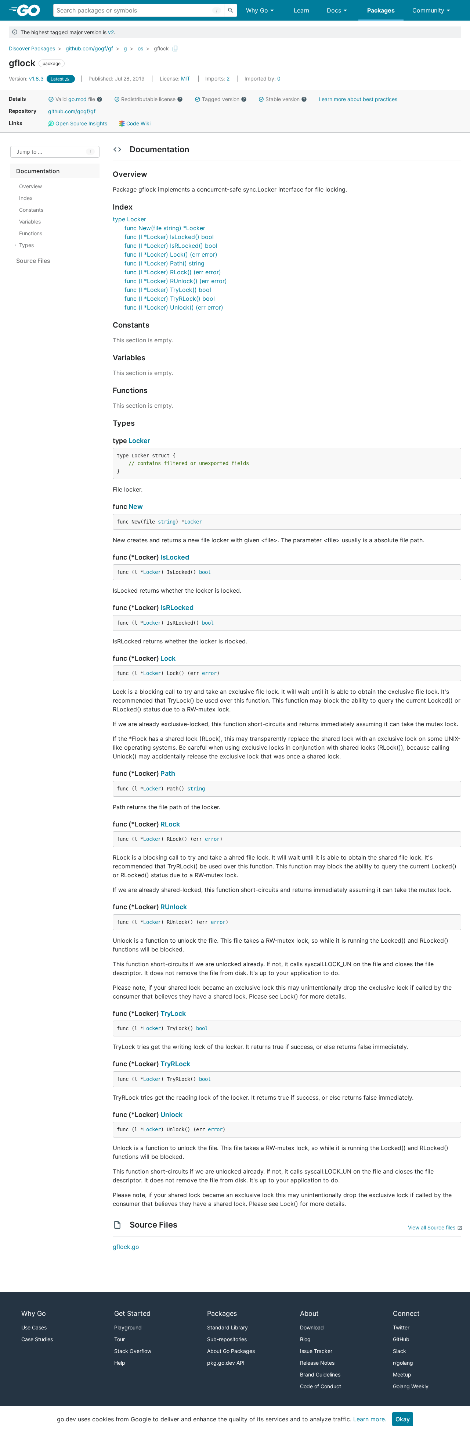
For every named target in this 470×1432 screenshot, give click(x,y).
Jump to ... (29, 152)
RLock (170, 824)
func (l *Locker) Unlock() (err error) (173, 307)
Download (312, 1327)
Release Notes (317, 1363)
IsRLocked (177, 607)
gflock (161, 48)
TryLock (173, 1013)
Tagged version (220, 99)
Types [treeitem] (26, 245)
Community (428, 10)
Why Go (257, 10)
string (167, 522)
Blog (305, 1339)
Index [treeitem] (26, 198)
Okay (402, 1419)
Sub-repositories (227, 1339)
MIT (185, 78)
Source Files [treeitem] (33, 260)
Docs (334, 10)
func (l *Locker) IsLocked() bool (169, 236)
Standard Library (227, 1327)
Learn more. (369, 1419)
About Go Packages (231, 1351)
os (140, 48)
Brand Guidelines (320, 1374)
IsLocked (174, 557)
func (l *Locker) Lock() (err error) (170, 254)
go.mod (77, 99)
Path (167, 773)
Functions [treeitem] (30, 233)
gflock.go (126, 1246)
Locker (139, 440)
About (309, 1313)
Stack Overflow (132, 1351)
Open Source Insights (80, 123)
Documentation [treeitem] (38, 171)
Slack (399, 1351)
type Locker (129, 219)
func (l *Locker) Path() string (164, 263)
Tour (119, 1339)
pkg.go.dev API (226, 1363)
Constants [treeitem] (31, 210)
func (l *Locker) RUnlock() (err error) (175, 281)
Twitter (401, 1327)
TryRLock (175, 1064)
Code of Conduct (320, 1386)
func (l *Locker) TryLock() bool (167, 289)
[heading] (31, 10)
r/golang (403, 1363)
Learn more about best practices (358, 99)
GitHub (401, 1339)
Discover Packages (32, 48)
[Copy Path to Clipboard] (175, 48)
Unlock (171, 1114)
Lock (168, 658)
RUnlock (173, 907)
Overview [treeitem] (30, 186)
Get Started (132, 1313)
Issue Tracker (316, 1351)
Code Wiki (138, 123)
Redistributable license (148, 99)
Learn (301, 10)
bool (205, 572)
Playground (128, 1327)
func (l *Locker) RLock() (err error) (172, 272)
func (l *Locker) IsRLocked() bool (170, 245)
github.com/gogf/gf (89, 48)
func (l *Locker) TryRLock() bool (169, 298)
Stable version (282, 99)
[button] (51, 99)
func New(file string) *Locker (164, 228)
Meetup (402, 1374)
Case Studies (37, 1339)
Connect (406, 1313)
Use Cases (34, 1327)
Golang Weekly (411, 1386)
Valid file (75, 99)
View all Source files (431, 1227)
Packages (381, 10)
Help (119, 1363)
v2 (111, 32)
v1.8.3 (27, 78)
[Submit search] (230, 10)
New (136, 506)
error (209, 673)
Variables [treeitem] (30, 221)
